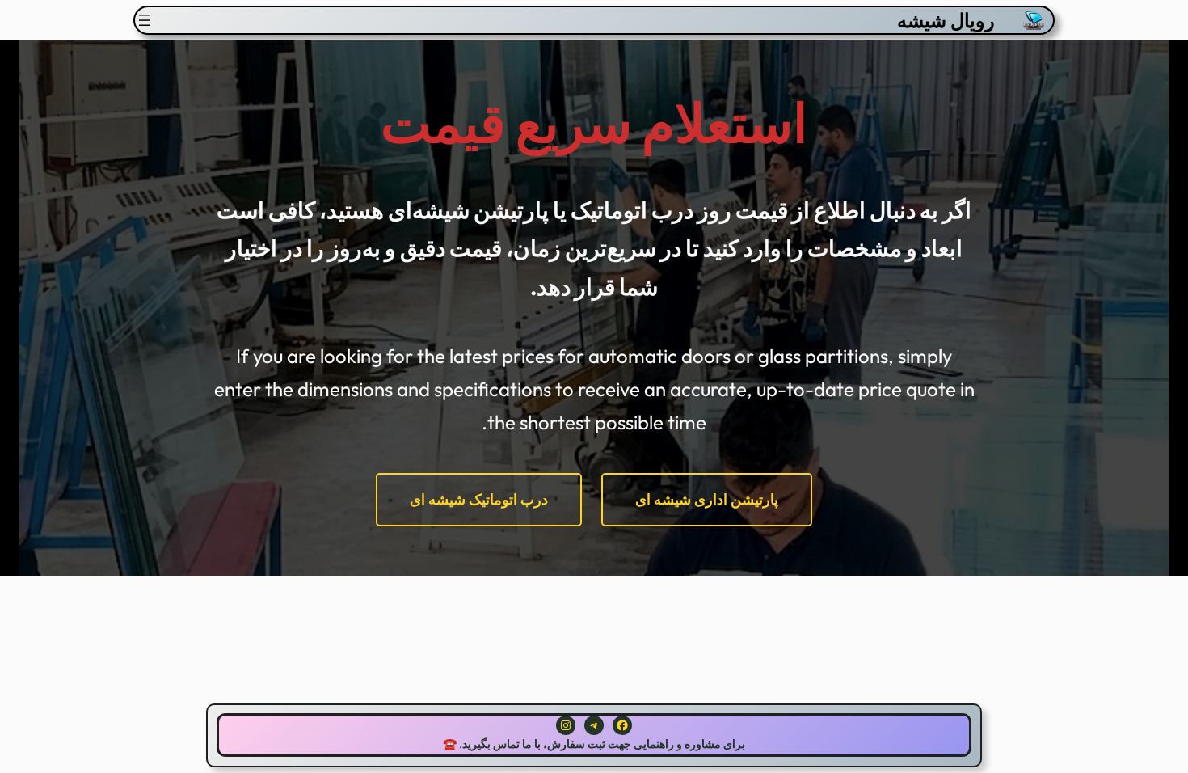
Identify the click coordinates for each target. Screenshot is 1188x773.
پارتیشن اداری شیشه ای (706, 499)
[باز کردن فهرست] (144, 20)
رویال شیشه (946, 20)
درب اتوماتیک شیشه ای (479, 499)
